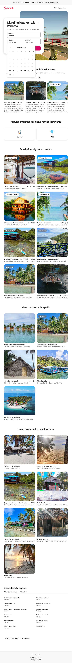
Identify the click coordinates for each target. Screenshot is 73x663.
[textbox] (15, 42)
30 (10, 75)
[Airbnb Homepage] (8, 8)
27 (25, 71)
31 (13, 75)
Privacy (33, 660)
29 (32, 71)
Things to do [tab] (24, 592)
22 (32, 67)
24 (14, 71)
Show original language (51, 2)
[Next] (39, 77)
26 (21, 71)
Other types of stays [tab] (10, 592)
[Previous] (32, 77)
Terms (39, 660)
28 (28, 71)
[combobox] (23, 36)
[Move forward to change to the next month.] (32, 47)
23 (10, 71)
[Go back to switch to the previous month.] (10, 47)
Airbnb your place (60, 8)
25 (17, 71)
